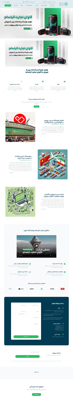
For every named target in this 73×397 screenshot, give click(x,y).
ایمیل (37, 311)
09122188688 (58, 327)
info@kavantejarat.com (59, 326)
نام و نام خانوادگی (35, 305)
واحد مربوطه (23, 311)
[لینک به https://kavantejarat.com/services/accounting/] (65, 81)
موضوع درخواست (36, 317)
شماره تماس (23, 305)
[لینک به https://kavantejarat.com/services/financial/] (21, 81)
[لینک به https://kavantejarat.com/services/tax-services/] (43, 81)
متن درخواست (36, 323)
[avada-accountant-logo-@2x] (63, 2)
